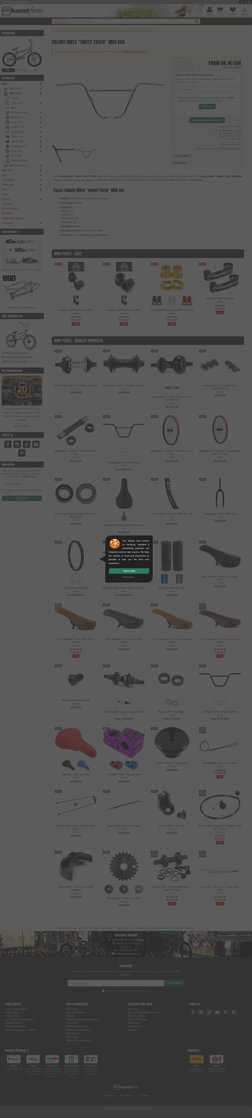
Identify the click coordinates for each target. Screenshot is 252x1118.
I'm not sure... (129, 577)
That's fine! (129, 571)
